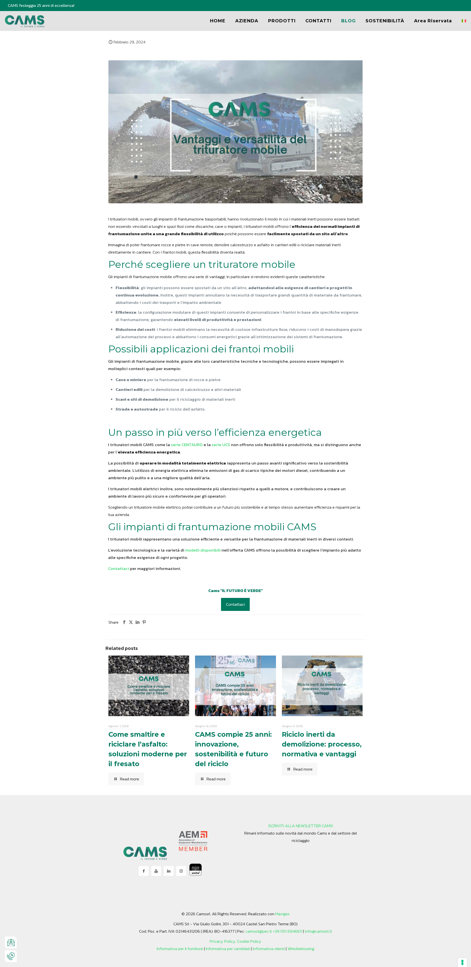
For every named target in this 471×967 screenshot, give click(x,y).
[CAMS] (25, 21)
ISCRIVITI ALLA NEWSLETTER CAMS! (300, 826)
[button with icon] (143, 871)
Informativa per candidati (228, 948)
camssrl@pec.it (259, 931)
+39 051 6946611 (287, 931)
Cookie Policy (249, 941)
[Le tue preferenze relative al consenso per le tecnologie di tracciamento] (462, 962)
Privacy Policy (222, 941)
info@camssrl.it (318, 931)
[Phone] (11, 956)
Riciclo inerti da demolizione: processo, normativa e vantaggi (322, 744)
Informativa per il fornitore (180, 948)
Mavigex (282, 914)
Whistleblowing (301, 948)
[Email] (11, 942)
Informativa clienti (269, 948)
